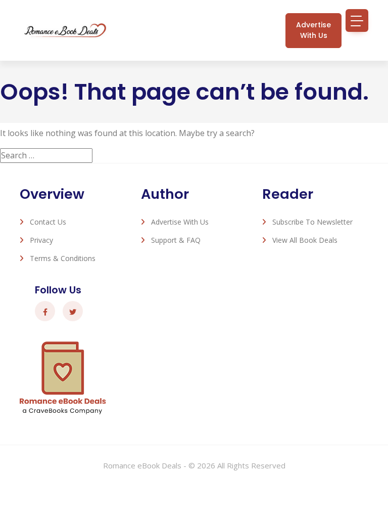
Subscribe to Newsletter (312, 222)
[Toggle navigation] (357, 20)
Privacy (41, 240)
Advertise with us (313, 30)
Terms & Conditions (62, 258)
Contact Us (48, 222)
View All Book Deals (304, 240)
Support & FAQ (176, 240)
